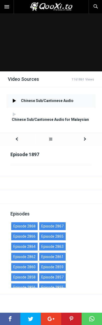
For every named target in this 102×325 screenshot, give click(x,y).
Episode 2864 (24, 246)
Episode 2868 (24, 226)
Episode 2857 (52, 277)
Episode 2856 (24, 287)
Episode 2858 (24, 277)
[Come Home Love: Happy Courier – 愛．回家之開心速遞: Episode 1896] (17, 139)
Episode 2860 (24, 267)
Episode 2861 (52, 257)
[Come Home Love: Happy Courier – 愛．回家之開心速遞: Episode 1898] (85, 139)
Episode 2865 (52, 236)
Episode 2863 (52, 246)
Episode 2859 (52, 267)
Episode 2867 (52, 226)
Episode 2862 (24, 257)
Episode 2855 (52, 287)
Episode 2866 (24, 236)
